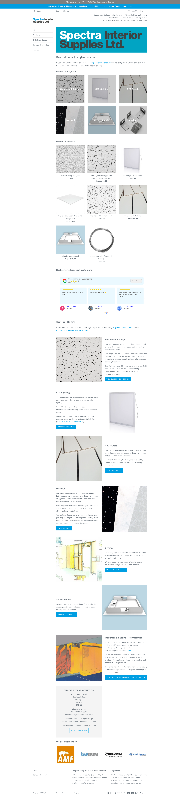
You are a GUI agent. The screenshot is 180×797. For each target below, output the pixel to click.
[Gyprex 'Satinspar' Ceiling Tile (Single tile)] (70, 199)
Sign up (66, 11)
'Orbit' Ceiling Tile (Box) (70, 176)
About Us (36, 50)
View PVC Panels (113, 470)
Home (35, 30)
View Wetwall (64, 528)
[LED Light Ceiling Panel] (133, 159)
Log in (58, 11)
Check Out (143, 11)
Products (43, 35)
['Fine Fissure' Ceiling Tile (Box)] (101, 199)
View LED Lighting (66, 427)
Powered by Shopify (72, 793)
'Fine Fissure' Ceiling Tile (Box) (101, 216)
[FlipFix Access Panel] (70, 240)
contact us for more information (70, 422)
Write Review (136, 281)
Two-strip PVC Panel (132, 216)
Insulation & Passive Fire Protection (72, 330)
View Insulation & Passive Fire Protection (126, 677)
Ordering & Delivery (40, 40)
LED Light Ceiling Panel (133, 176)
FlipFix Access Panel (70, 256)
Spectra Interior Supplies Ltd (80, 279)
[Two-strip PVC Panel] (133, 199)
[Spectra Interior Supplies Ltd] (64, 281)
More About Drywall (116, 570)
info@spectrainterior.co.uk (99, 63)
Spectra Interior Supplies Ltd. (55, 793)
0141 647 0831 (72, 63)
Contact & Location (41, 45)
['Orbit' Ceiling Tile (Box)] (70, 159)
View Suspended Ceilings (117, 379)
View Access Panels (67, 615)
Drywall (116, 327)
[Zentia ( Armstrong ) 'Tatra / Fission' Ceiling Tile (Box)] (101, 159)
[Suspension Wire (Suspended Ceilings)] (101, 240)
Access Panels (128, 327)
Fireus (129, 651)
